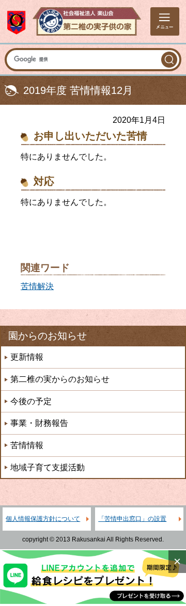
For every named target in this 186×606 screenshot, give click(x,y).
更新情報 (26, 357)
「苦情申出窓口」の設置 (132, 518)
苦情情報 (26, 445)
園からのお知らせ (47, 335)
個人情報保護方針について (43, 518)
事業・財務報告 (39, 423)
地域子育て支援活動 (47, 467)
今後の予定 (31, 401)
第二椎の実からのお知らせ (60, 379)
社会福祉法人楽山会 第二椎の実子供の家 (74, 21)
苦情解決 (37, 286)
